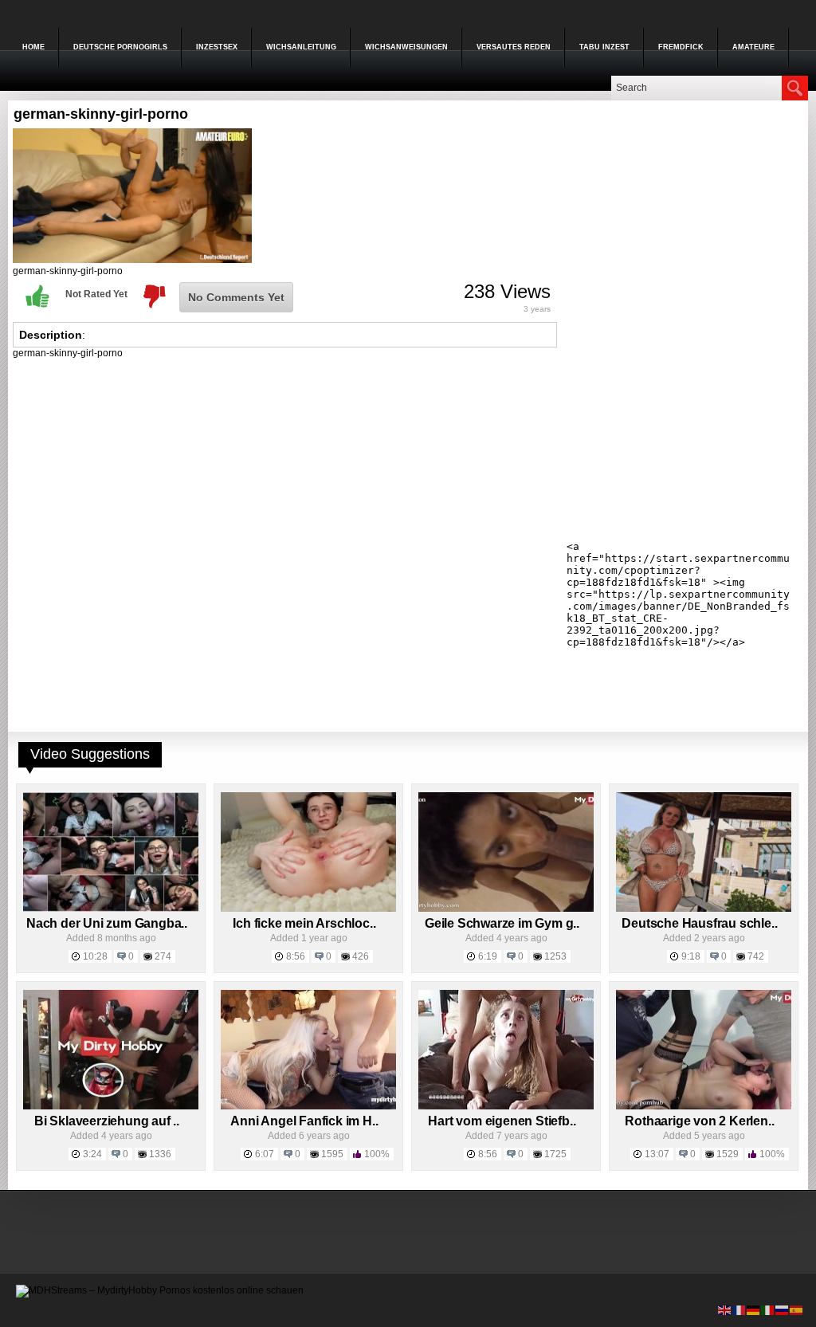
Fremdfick (681, 47)
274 (163, 956)
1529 (727, 1154)
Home (33, 47)
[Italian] (768, 1309)
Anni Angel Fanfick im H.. (304, 1121)
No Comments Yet (236, 297)
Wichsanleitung (301, 47)
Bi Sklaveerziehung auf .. (106, 1121)
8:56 (295, 956)
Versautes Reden (514, 47)
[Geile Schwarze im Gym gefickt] (506, 908)
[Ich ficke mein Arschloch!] (308, 908)
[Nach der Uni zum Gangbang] (110, 908)
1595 (332, 1154)
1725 (555, 1154)
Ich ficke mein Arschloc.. (304, 923)
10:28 (95, 956)
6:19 (487, 956)
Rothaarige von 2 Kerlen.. (699, 1121)
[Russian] (782, 1309)
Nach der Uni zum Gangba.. (106, 923)
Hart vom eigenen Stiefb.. (501, 1121)
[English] (725, 1309)
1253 (555, 956)
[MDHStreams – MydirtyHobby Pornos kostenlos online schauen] (160, 1290)
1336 (160, 1154)
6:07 (264, 1154)
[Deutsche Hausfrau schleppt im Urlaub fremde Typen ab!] (703, 908)
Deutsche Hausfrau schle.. (699, 923)
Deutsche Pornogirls (120, 47)
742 (755, 956)
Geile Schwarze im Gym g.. (502, 923)
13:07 (657, 1154)
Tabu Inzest (604, 47)
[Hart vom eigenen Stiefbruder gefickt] (506, 1106)
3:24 (92, 1154)
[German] (754, 1309)
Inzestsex (216, 47)
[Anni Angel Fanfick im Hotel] (308, 1106)
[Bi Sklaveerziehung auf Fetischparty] (110, 1106)
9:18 (690, 956)
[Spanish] (797, 1309)
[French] (739, 1309)
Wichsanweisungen (406, 47)
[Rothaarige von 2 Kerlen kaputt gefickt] (703, 1106)
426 (360, 956)
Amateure (753, 47)
